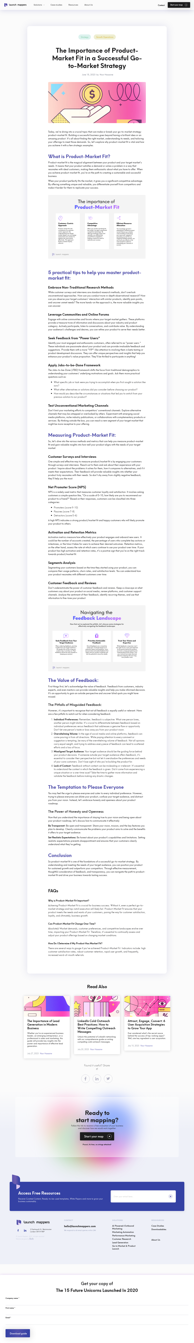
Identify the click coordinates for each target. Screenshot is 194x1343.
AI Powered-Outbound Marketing (123, 1227)
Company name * (12, 1298)
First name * (10, 1308)
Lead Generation (120, 1242)
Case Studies (157, 1225)
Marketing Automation (123, 1232)
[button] (39, 5)
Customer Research (121, 1238)
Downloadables (158, 1229)
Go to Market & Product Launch (123, 1247)
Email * (8, 1317)
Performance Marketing (123, 1235)
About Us (155, 1239)
